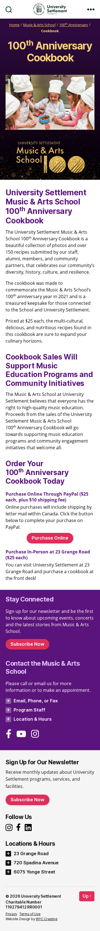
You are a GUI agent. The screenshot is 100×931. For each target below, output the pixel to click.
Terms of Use (30, 914)
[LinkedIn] (29, 827)
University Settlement (41, 896)
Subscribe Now (27, 644)
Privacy (11, 914)
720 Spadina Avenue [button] (36, 862)
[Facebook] (8, 733)
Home (14, 25)
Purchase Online (50, 538)
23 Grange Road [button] (31, 853)
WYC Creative (47, 919)
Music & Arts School (39, 25)
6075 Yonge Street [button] (34, 872)
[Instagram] (9, 827)
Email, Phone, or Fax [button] (36, 700)
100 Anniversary (73, 25)
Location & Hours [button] (33, 719)
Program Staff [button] (29, 710)
